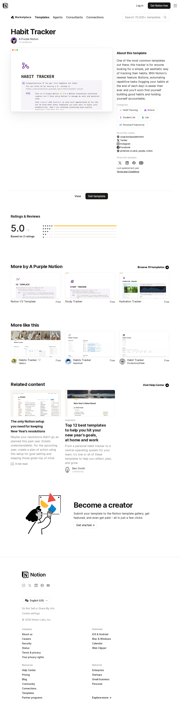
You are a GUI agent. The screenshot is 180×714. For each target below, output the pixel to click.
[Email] (141, 163)
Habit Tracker (135, 360)
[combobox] (146, 17)
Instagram (125, 143)
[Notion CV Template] (36, 285)
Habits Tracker (82, 360)
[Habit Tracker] (144, 344)
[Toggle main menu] (175, 5)
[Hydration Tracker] (144, 285)
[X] (120, 163)
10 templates (25, 42)
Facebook (125, 147)
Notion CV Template (23, 301)
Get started (85, 525)
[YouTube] (48, 585)
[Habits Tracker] (90, 344)
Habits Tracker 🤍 (30, 360)
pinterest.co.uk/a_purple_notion (136, 151)
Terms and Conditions (128, 171)
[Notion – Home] (6, 6)
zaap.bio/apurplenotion (132, 136)
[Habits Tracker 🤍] (36, 344)
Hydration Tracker (130, 301)
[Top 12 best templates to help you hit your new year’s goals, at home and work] (90, 403)
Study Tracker (73, 301)
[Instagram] (23, 585)
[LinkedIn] (127, 163)
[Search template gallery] (165, 17)
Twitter (123, 140)
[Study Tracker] (90, 285)
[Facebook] (134, 163)
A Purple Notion (28, 39)
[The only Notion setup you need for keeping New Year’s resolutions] (36, 403)
